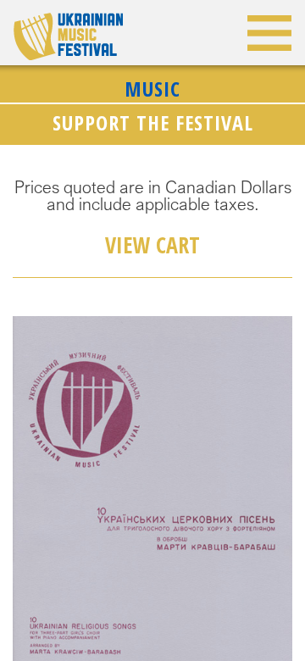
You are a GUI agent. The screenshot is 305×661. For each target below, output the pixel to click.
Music (152, 89)
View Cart (152, 245)
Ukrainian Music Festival (68, 36)
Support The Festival (153, 122)
